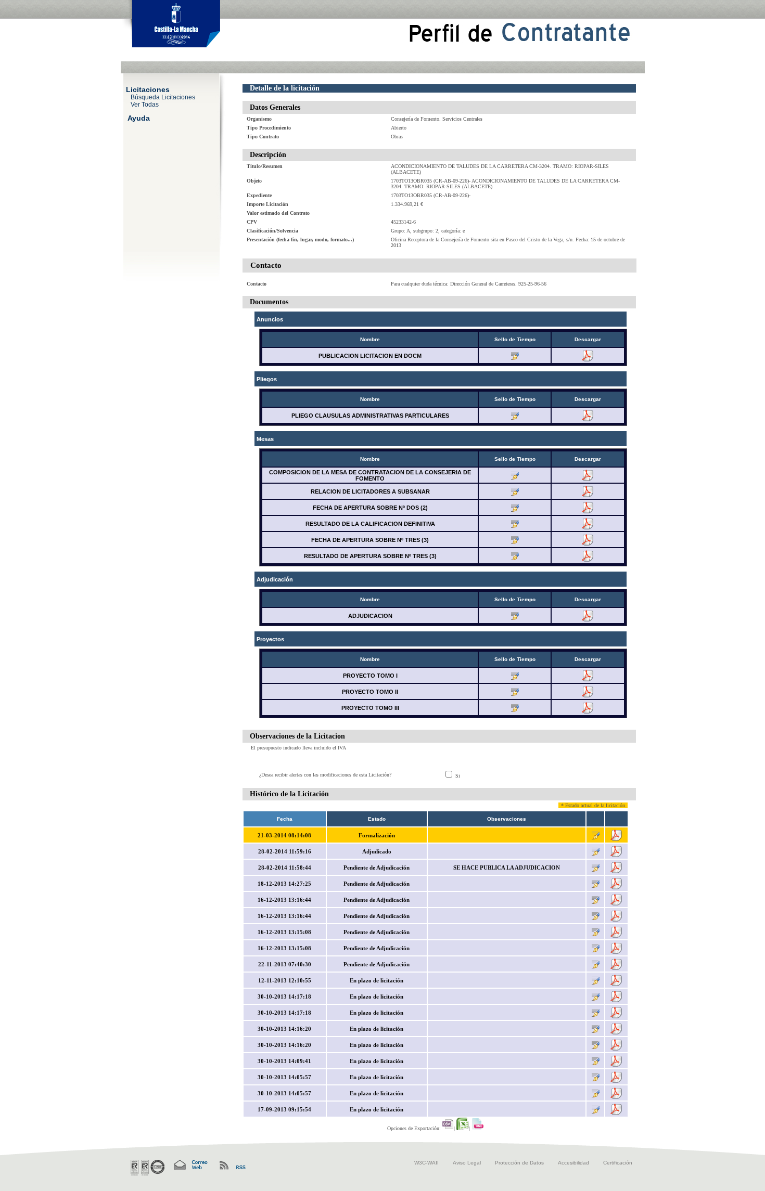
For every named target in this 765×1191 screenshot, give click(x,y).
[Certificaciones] (147, 1167)
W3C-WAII (426, 1163)
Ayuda (139, 117)
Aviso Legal (467, 1163)
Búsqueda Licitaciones (163, 96)
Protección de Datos (519, 1163)
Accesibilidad (573, 1163)
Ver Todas (145, 104)
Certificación (617, 1163)
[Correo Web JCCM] (190, 1165)
